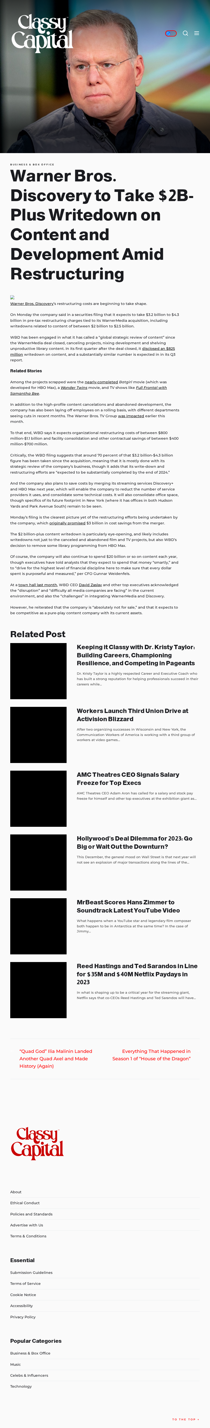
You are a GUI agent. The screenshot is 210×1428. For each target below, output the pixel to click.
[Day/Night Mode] (171, 33)
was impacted (131, 416)
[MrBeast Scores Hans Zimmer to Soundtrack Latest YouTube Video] (38, 926)
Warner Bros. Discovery (32, 303)
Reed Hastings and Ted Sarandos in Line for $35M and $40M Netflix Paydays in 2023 (137, 974)
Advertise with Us (26, 1225)
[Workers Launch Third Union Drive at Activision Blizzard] (38, 735)
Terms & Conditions (28, 1236)
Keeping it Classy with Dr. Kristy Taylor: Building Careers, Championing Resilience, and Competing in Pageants (136, 655)
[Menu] (197, 33)
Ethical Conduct (25, 1203)
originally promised (67, 523)
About (16, 1192)
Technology (21, 1386)
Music (15, 1364)
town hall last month (37, 585)
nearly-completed (101, 382)
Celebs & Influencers (29, 1375)
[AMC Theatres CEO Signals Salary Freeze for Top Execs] (38, 799)
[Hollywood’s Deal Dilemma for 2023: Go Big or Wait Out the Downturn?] (38, 862)
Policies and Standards (31, 1214)
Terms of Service (25, 1283)
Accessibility (21, 1305)
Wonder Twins (74, 387)
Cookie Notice (23, 1294)
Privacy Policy (23, 1317)
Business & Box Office (32, 164)
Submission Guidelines (31, 1272)
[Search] (185, 33)
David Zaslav (90, 585)
